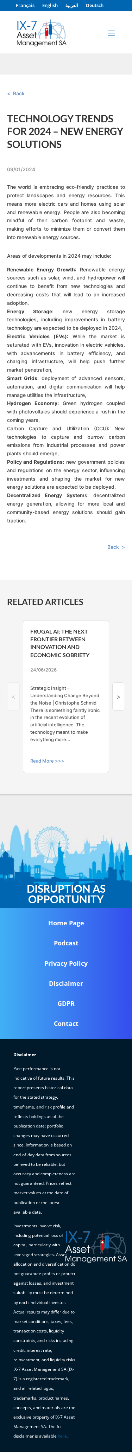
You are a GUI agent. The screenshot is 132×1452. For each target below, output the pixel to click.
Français (25, 5)
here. (63, 1436)
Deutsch (94, 5)
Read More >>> (47, 761)
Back (19, 93)
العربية (71, 5)
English (50, 5)
